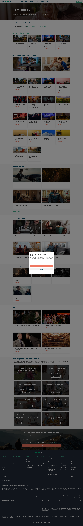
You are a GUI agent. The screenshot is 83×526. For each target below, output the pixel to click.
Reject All (41, 269)
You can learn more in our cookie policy (39, 263)
